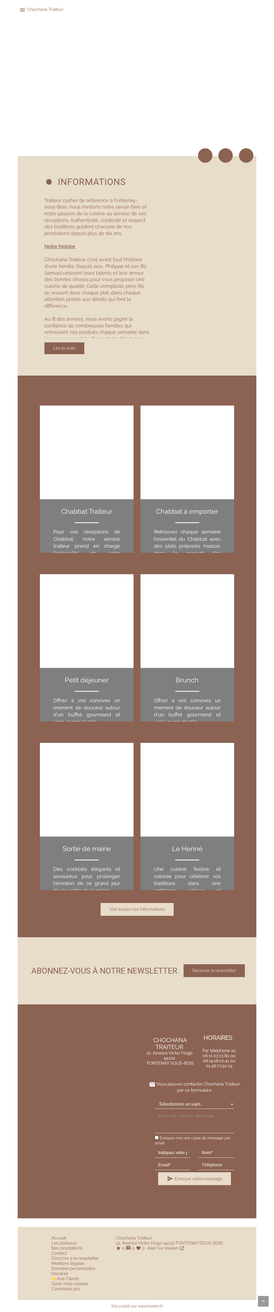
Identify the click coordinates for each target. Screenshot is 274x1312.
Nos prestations (66, 1248)
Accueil (58, 1238)
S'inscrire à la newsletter (75, 1258)
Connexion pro (65, 1288)
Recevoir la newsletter (214, 970)
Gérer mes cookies (69, 1283)
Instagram (246, 155)
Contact (59, 1253)
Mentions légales (68, 1263)
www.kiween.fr (150, 1306)
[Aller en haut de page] (263, 1301)
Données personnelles (73, 1268)
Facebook (225, 155)
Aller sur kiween (165, 1248)
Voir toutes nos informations (137, 909)
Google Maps (205, 155)
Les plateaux (64, 1243)
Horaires (59, 1273)
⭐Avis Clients (65, 1278)
